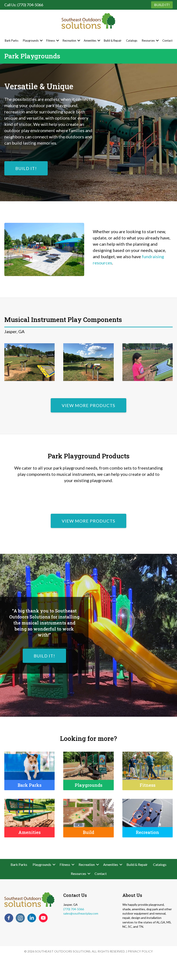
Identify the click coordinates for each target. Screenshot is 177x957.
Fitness (50, 40)
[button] (41, 40)
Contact (167, 40)
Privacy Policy (140, 951)
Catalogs (131, 40)
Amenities (90, 40)
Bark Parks (11, 40)
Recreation (69, 40)
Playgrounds (31, 40)
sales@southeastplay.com (80, 913)
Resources (148, 40)
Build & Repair (113, 40)
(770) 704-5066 (73, 909)
